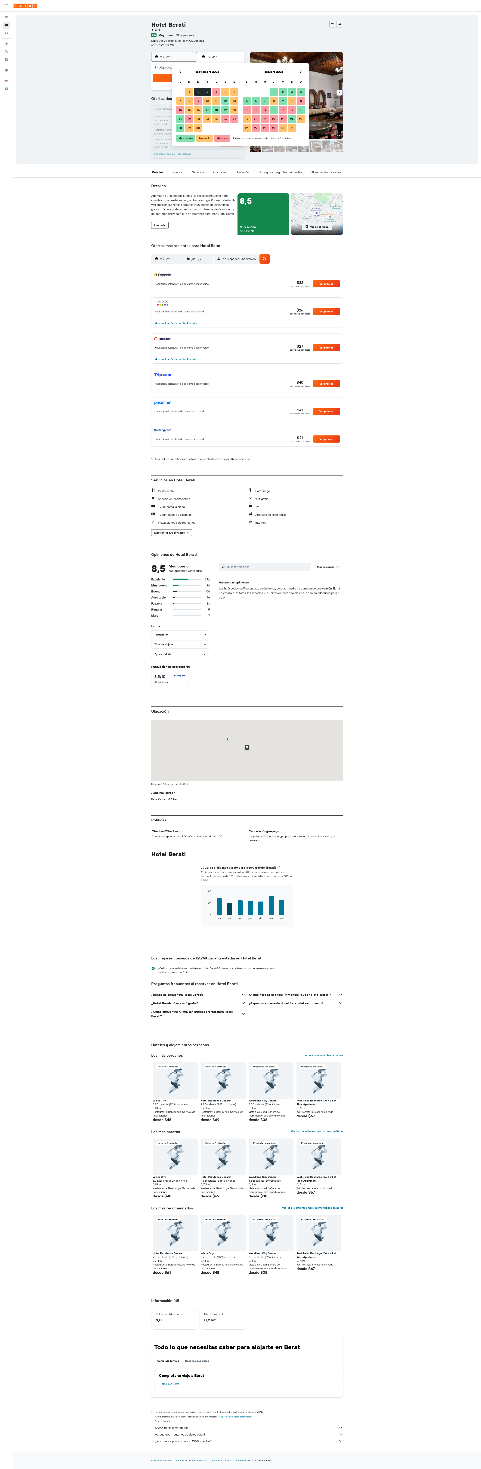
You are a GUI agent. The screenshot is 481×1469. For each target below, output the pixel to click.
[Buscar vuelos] (6, 17)
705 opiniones (184, 35)
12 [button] (225, 101)
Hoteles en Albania (221, 1460)
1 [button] (189, 92)
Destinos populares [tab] (197, 1361)
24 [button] (207, 119)
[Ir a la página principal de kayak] (25, 6)
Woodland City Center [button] (262, 1100)
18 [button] (216, 110)
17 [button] (207, 110)
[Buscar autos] (6, 33)
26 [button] (225, 119)
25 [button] (216, 119)
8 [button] (189, 101)
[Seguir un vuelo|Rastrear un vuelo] (6, 51)
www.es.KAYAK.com (161, 1460)
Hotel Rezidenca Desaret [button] (216, 1100)
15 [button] (189, 110)
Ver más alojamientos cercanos (324, 1055)
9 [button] (198, 101)
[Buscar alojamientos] (6, 25)
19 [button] (225, 110)
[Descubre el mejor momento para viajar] (6, 59)
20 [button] (234, 110)
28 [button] (180, 128)
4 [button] (216, 92)
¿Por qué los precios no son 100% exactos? (183, 1441)
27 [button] (234, 119)
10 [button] (207, 101)
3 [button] (207, 92)
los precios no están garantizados (236, 1416)
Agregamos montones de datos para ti (180, 1434)
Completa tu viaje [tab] (168, 1361)
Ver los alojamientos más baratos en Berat (317, 1131)
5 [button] (225, 92)
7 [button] (180, 101)
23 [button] (198, 119)
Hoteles (180, 1460)
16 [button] (198, 110)
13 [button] (234, 101)
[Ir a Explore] (6, 44)
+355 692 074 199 (163, 45)
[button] (6, 6)
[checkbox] (170, 679)
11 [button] (216, 101)
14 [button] (180, 110)
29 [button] (189, 128)
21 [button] (180, 119)
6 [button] (234, 92)
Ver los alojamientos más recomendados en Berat (312, 1207)
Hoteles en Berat (169, 1383)
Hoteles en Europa (197, 1460)
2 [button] (198, 92)
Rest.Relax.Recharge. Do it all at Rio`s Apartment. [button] (316, 1102)
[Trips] (6, 70)
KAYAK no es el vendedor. (171, 1428)
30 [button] (198, 128)
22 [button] (189, 119)
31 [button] (291, 128)
